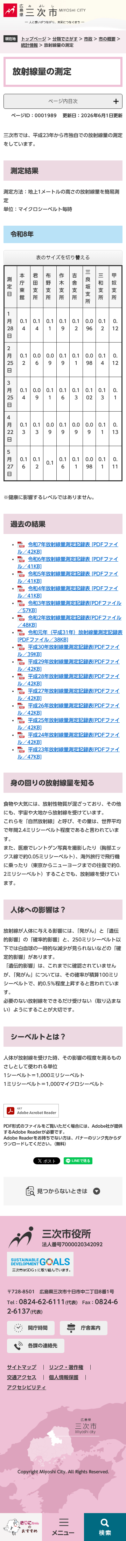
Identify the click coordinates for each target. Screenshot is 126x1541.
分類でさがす (65, 39)
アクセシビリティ (26, 1387)
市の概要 (107, 39)
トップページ (33, 39)
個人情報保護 (63, 1377)
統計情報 (29, 45)
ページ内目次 (63, 101)
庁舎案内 (90, 1327)
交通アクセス (21, 1377)
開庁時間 (38, 1327)
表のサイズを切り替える (63, 257)
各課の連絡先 (42, 1345)
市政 (88, 39)
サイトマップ (21, 1367)
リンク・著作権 (66, 1367)
